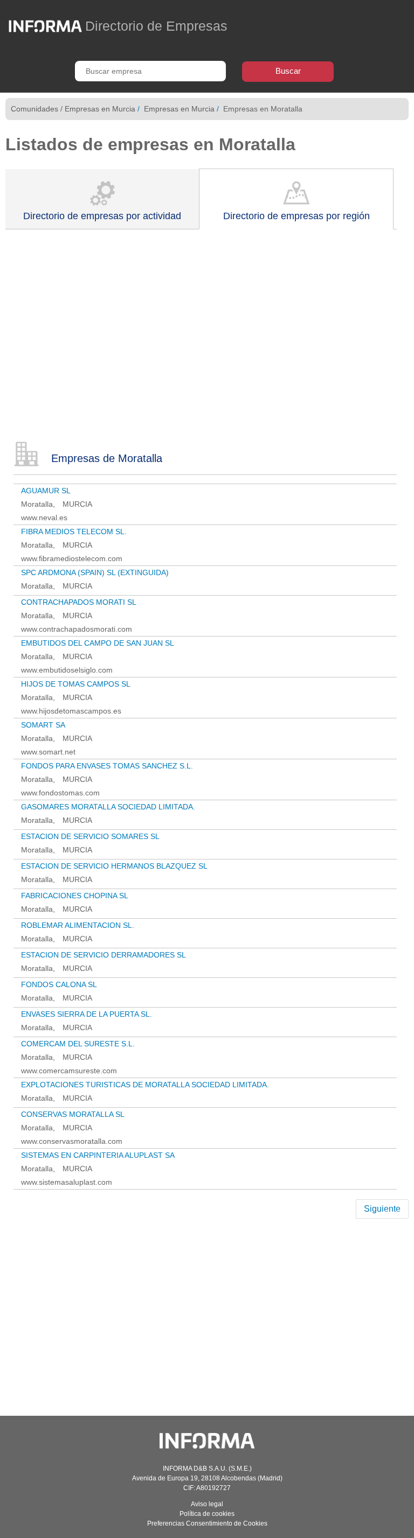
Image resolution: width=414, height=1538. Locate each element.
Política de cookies (207, 1514)
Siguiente (382, 1208)
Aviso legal (207, 1504)
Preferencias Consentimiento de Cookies (207, 1523)
